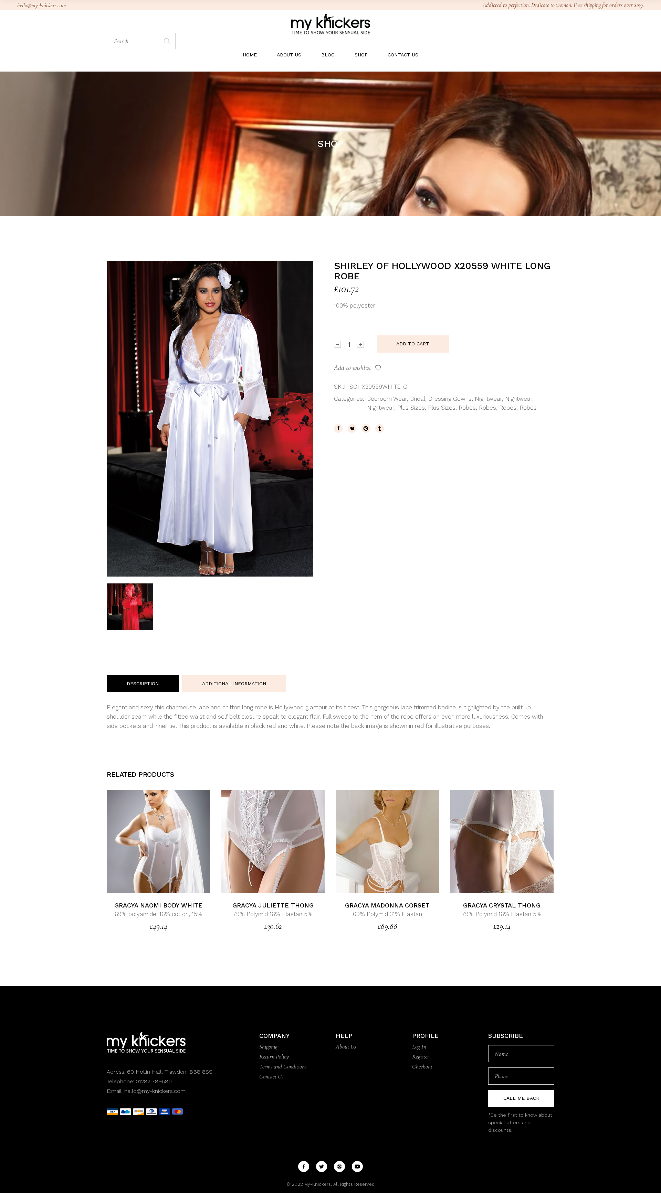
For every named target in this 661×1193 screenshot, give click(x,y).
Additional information (234, 683)
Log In (419, 1046)
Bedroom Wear (387, 398)
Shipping (268, 1046)
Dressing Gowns (450, 398)
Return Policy (274, 1056)
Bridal (417, 398)
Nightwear (488, 398)
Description (143, 683)
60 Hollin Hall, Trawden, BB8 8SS (168, 1071)
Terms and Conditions (282, 1066)
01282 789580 (154, 1081)
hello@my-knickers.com (41, 5)
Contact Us (271, 1076)
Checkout (422, 1066)
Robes (467, 407)
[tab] (143, 683)
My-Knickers (317, 1184)
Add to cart (412, 343)
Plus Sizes (411, 407)
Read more (142, 841)
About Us (346, 1046)
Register (420, 1056)
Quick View (175, 841)
